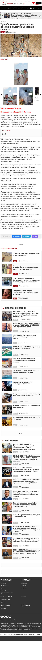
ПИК (6, 59)
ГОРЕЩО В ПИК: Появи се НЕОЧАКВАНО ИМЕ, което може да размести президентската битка (26, 469)
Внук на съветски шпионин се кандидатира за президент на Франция (24, 360)
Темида (3, 21)
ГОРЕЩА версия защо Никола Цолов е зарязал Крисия (26, 515)
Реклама (3, 620)
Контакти (10, 620)
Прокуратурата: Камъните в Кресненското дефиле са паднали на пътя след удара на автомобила (26, 280)
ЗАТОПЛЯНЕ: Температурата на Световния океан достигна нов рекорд (24, 336)
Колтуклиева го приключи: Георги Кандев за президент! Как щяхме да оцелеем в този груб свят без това (26, 539)
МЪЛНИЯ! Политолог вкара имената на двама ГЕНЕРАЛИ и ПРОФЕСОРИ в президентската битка (26, 325)
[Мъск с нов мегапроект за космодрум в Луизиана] (7, 386)
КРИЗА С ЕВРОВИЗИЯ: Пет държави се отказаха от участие (26, 347)
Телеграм (17, 108)
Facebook (17, 236)
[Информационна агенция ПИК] (3, 3)
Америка (24, 583)
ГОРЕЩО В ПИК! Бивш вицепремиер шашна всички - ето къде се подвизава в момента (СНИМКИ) (26, 481)
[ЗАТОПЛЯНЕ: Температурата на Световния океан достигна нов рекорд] (7, 339)
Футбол (2, 602)
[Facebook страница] (4, 617)
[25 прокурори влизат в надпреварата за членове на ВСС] (7, 257)
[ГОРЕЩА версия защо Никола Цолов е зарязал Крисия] (7, 519)
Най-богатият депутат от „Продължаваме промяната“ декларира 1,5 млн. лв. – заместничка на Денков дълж (24, 446)
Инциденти (3, 585)
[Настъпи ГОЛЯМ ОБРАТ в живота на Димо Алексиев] (7, 410)
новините (10, 3)
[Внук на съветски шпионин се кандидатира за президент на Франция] (7, 363)
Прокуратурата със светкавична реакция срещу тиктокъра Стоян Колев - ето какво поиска (25, 267)
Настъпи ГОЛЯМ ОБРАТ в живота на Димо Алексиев (26, 406)
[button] (40, 15)
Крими (2, 588)
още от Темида (7, 248)
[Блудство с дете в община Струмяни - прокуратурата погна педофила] (7, 294)
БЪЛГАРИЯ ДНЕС (6, 8)
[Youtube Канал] (10, 617)
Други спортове (5, 599)
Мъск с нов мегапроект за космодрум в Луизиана (22, 383)
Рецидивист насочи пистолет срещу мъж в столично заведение (26, 394)
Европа (23, 585)
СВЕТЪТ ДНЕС (22, 8)
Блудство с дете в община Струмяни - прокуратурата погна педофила (25, 292)
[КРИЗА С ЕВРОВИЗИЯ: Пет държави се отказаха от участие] (7, 351)
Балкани (24, 588)
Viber (35, 236)
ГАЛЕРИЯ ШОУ (5, 605)
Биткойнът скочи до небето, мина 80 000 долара (26, 418)
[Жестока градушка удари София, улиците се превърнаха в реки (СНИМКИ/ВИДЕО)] (7, 507)
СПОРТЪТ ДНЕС (6, 596)
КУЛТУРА (3, 590)
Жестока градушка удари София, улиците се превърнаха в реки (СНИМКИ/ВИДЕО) (25, 504)
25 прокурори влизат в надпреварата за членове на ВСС (26, 254)
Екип (15, 620)
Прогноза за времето (6, 593)
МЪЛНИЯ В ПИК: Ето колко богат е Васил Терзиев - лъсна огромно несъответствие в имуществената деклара (26, 493)
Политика (3, 583)
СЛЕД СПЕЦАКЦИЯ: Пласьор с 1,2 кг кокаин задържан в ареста (26, 371)
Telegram (38, 8)
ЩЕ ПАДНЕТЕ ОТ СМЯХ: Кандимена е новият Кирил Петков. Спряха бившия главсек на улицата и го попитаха (26, 458)
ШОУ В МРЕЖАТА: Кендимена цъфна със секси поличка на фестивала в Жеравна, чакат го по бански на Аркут (26, 552)
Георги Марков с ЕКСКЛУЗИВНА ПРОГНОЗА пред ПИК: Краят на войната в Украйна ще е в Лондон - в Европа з (26, 529)
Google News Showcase (22, 112)
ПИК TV (15, 8)
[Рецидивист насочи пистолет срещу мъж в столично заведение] (7, 398)
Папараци (3, 608)
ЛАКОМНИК (25, 605)
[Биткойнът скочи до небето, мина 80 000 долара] (7, 421)
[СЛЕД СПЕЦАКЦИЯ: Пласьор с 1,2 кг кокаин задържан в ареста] (7, 374)
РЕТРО (23, 596)
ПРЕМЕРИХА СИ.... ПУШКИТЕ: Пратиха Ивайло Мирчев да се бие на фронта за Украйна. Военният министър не (25, 314)
